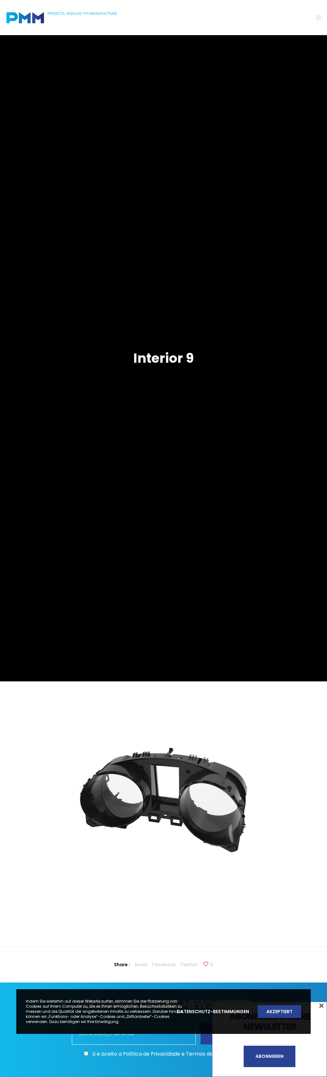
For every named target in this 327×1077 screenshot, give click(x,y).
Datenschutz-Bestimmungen (213, 1011)
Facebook (164, 964)
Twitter (189, 964)
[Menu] (316, 17)
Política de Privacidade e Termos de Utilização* (182, 1054)
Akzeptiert (279, 1011)
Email (141, 964)
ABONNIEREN (269, 1056)
